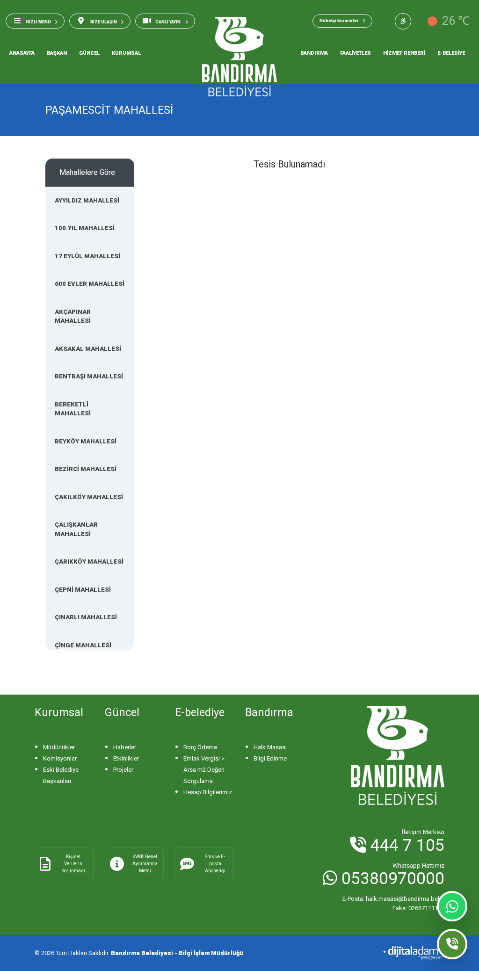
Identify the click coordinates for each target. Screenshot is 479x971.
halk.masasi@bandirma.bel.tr (393, 898)
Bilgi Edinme (270, 758)
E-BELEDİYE (451, 53)
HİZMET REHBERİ (404, 53)
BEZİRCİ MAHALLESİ (85, 468)
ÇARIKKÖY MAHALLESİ (89, 561)
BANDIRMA (314, 53)
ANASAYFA (22, 53)
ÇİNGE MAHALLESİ (83, 645)
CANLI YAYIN (168, 22)
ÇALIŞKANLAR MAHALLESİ (76, 529)
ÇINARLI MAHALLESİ (86, 617)
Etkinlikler (126, 758)
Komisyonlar (60, 758)
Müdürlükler (59, 747)
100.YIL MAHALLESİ (85, 228)
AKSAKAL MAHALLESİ (88, 348)
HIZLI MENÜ (38, 22)
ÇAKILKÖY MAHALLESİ (89, 496)
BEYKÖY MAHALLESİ (85, 441)
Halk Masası (270, 747)
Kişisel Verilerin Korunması (73, 863)
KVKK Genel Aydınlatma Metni (145, 863)
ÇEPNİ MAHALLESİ (83, 589)
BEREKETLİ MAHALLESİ (73, 409)
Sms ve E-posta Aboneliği (215, 863)
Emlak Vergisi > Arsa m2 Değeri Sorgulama (204, 769)
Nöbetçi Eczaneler (339, 20)
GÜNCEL (89, 53)
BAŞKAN (57, 53)
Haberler (124, 747)
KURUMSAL (126, 53)
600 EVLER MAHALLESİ (89, 283)
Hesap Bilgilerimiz (207, 792)
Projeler (123, 769)
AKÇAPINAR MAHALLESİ (73, 316)
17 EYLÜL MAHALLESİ (87, 256)
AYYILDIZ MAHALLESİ (87, 200)
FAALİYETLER (355, 53)
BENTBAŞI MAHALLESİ (89, 376)
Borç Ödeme (200, 747)
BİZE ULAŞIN (103, 22)
